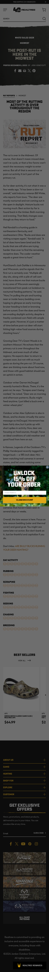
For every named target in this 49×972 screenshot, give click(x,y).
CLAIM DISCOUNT (24, 500)
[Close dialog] (47, 467)
